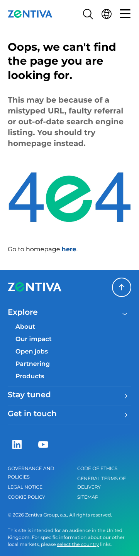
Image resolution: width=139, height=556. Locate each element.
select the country (78, 544)
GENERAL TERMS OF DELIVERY (101, 483)
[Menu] (125, 14)
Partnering (32, 364)
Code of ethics (97, 469)
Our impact (33, 339)
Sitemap (87, 497)
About (25, 327)
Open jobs (31, 351)
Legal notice (25, 487)
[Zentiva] (30, 14)
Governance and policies (31, 473)
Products (29, 376)
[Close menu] (125, 313)
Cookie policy (26, 497)
